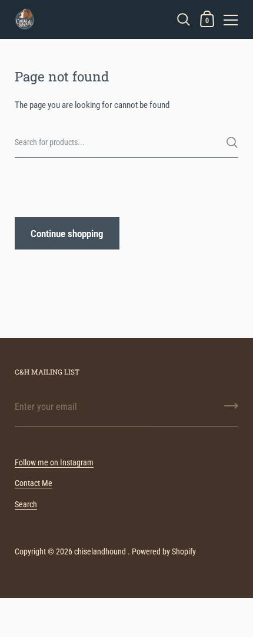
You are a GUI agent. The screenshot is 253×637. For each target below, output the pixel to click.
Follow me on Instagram (54, 462)
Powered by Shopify (164, 551)
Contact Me (33, 483)
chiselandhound (100, 551)
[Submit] (232, 142)
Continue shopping (67, 233)
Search (26, 504)
